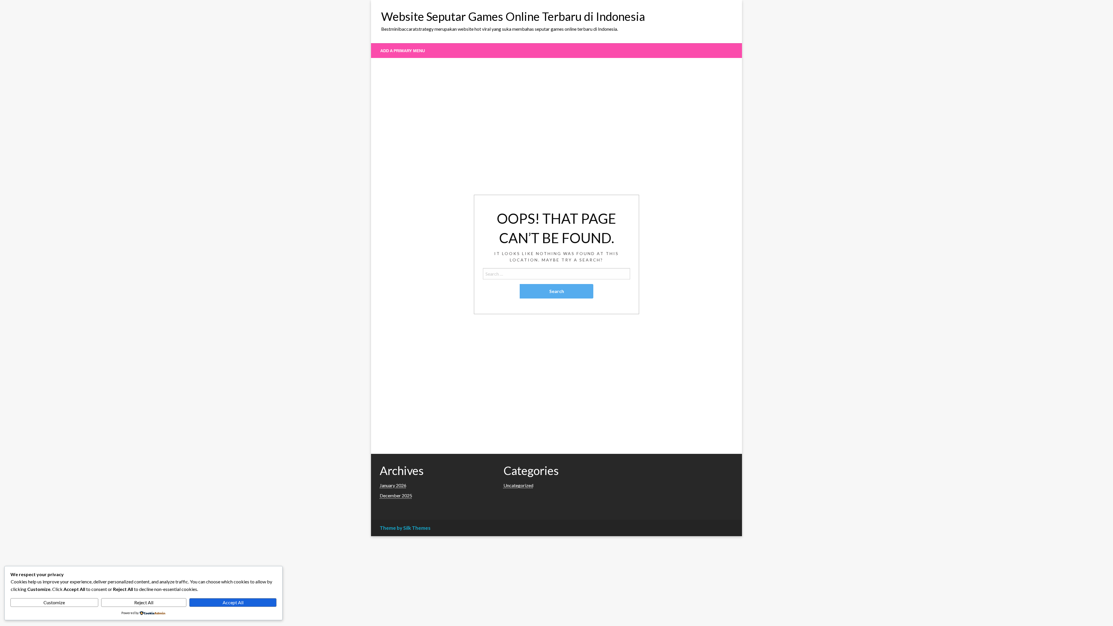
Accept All (233, 602)
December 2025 (396, 495)
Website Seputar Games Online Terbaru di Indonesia (513, 16)
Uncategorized (518, 485)
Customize (54, 602)
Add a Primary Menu (402, 50)
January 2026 (393, 485)
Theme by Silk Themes (405, 528)
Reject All (143, 602)
